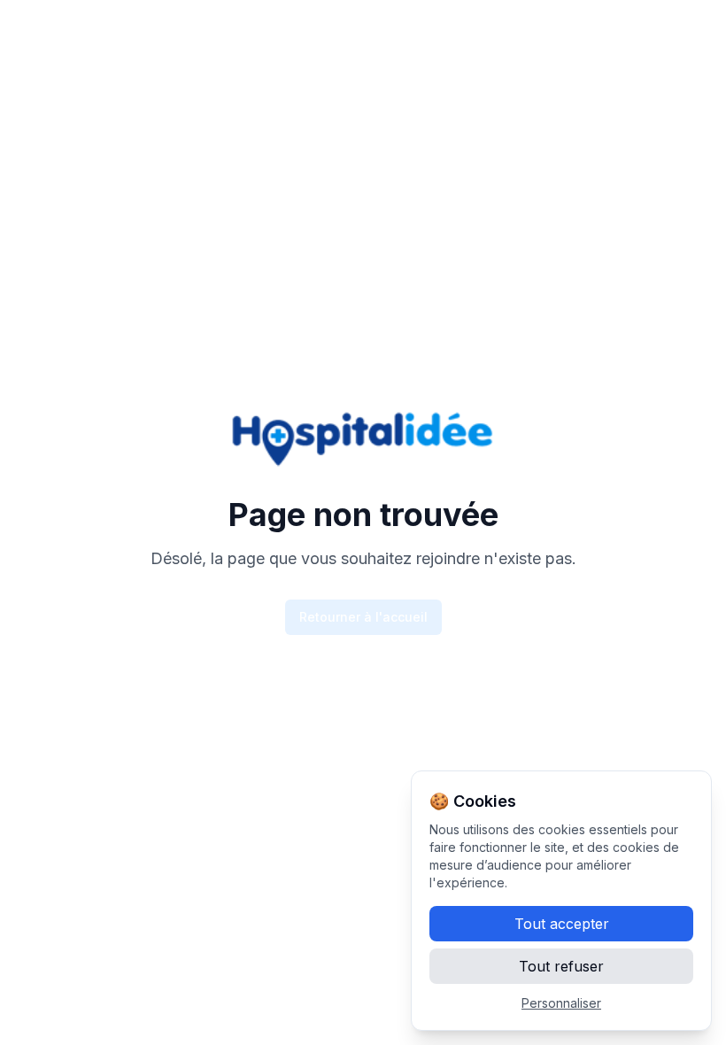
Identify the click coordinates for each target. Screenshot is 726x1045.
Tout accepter (561, 924)
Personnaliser (561, 1002)
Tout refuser (561, 966)
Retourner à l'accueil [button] (363, 616)
